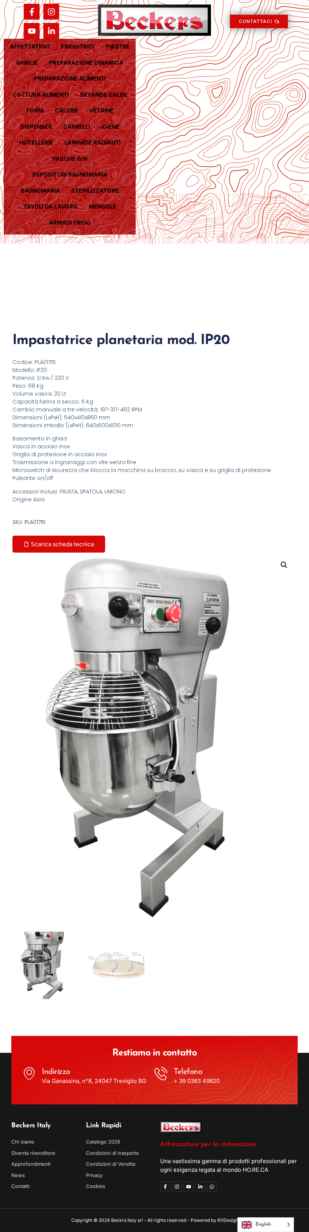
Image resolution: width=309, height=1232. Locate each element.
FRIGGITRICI (77, 46)
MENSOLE (102, 206)
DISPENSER (36, 126)
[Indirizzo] (29, 1073)
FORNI (35, 110)
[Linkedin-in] (51, 31)
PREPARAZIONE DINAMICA (86, 62)
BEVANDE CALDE (103, 94)
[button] (284, 565)
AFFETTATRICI (30, 46)
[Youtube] (32, 31)
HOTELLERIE (36, 142)
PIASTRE (118, 46)
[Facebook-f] (32, 12)
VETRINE (101, 110)
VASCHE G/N (69, 158)
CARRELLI (76, 126)
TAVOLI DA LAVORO (50, 206)
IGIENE (110, 126)
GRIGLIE (27, 62)
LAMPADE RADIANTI (92, 142)
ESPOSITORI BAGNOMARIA (69, 174)
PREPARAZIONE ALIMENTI (70, 78)
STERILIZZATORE (95, 190)
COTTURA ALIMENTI (40, 94)
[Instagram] (51, 12)
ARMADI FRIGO (70, 222)
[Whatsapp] (212, 1186)
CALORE (66, 110)
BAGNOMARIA (40, 190)
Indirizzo (56, 1072)
